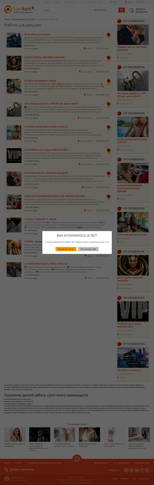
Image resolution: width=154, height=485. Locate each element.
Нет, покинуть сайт (88, 249)
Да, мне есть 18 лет (66, 249)
